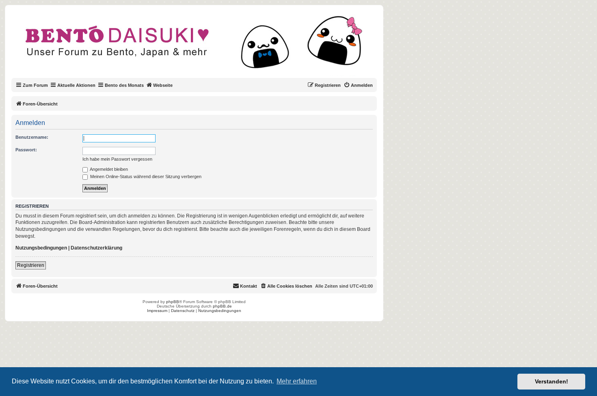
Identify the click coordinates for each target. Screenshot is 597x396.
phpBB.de (222, 306)
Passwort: (26, 149)
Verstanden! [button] (551, 381)
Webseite (163, 85)
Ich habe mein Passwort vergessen (117, 159)
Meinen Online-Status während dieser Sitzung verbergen (145, 176)
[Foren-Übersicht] (200, 46)
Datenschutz (183, 310)
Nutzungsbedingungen (41, 248)
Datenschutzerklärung (96, 248)
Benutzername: (31, 137)
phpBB (172, 301)
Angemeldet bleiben (108, 169)
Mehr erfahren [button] (297, 381)
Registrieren (30, 265)
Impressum (157, 310)
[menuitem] (358, 85)
